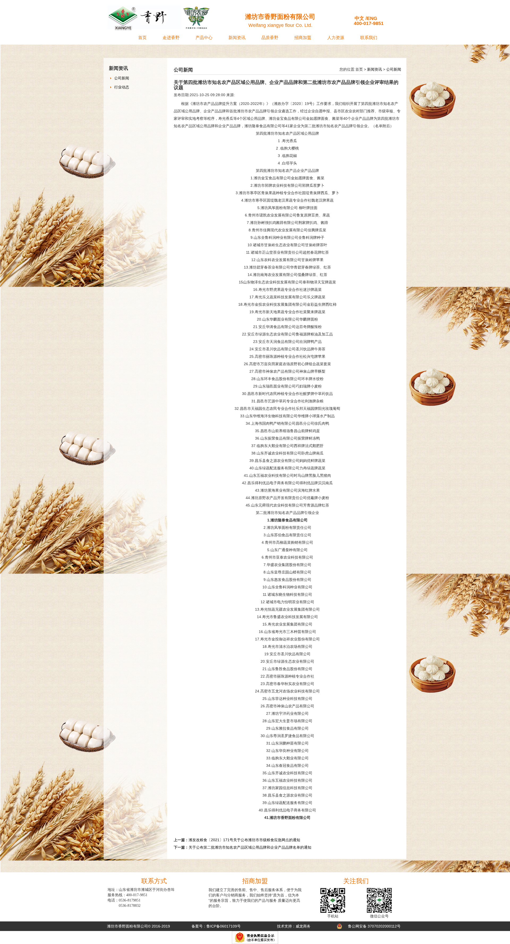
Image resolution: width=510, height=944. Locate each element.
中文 (359, 18)
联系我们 (368, 37)
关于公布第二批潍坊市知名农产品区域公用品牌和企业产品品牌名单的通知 (250, 847)
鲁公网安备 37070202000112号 (374, 926)
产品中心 (204, 37)
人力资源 (335, 37)
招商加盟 (302, 37)
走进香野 (171, 37)
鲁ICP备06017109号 (223, 926)
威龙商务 (303, 926)
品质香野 (269, 37)
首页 (142, 37)
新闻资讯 (236, 37)
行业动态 (121, 87)
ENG (372, 18)
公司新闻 (121, 78)
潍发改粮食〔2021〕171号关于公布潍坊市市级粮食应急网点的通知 (244, 840)
